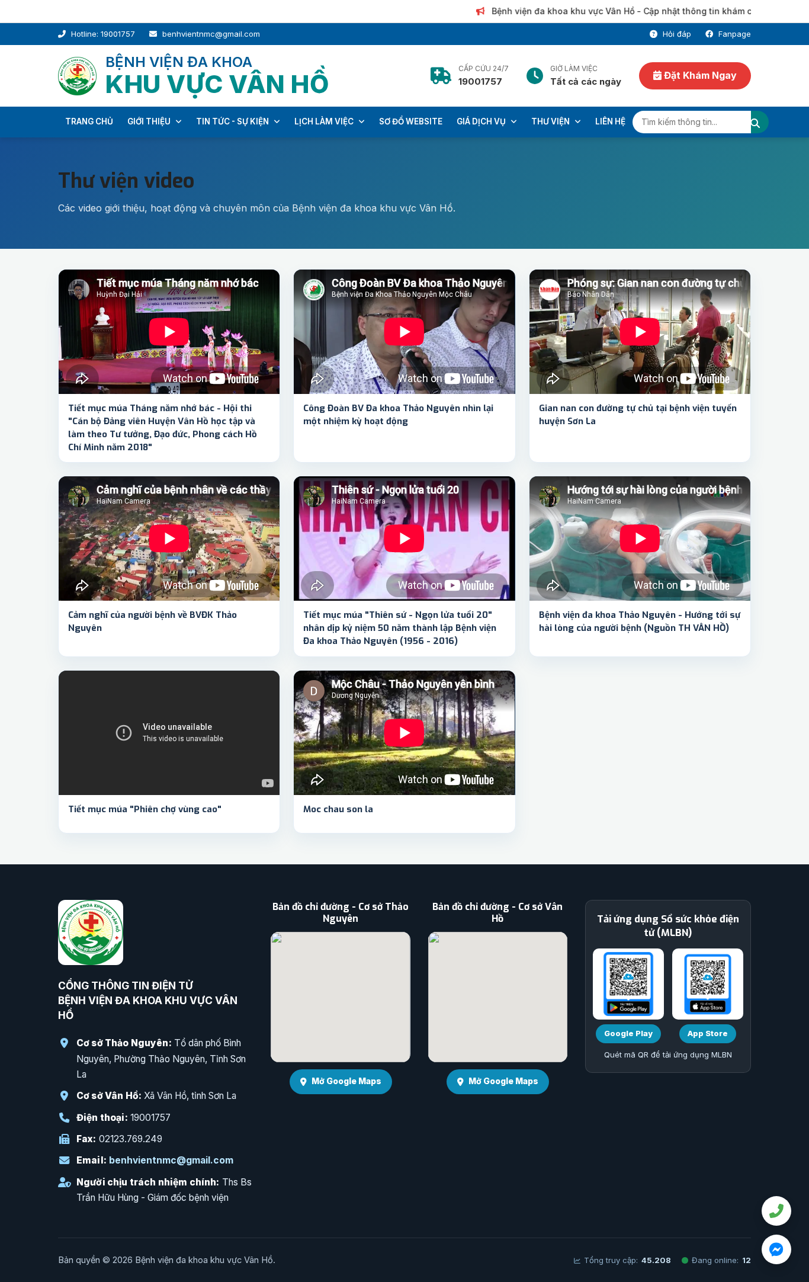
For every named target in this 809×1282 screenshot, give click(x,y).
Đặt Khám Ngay (699, 75)
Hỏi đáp (675, 34)
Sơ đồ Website (410, 121)
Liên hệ (610, 121)
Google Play (628, 1033)
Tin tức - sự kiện (233, 121)
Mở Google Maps (346, 1081)
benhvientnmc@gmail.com (171, 1160)
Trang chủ (89, 121)
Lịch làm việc (324, 121)
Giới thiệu (149, 121)
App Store (708, 1033)
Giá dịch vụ (482, 121)
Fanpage (733, 34)
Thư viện (551, 121)
